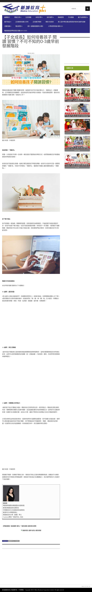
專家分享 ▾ (17, 17)
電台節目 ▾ (18, 26)
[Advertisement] (31, 567)
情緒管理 (61, 17)
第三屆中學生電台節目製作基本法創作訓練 (71, 22)
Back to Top (85, 586)
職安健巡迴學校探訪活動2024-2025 (15, 31)
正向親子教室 (37, 22)
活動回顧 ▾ (7, 26)
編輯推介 (7, 17)
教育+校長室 (50, 22)
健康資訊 (11, 541)
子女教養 (71, 17)
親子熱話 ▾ (7, 22)
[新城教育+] (24, 8)
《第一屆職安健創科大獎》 (35, 26)
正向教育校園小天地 (21, 22)
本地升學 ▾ (39, 17)
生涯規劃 (28, 17)
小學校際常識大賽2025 (55, 26)
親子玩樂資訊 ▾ (83, 17)
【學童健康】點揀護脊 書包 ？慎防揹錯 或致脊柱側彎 (19, 526)
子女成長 (17, 541)
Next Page (31, 534)
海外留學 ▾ (50, 17)
